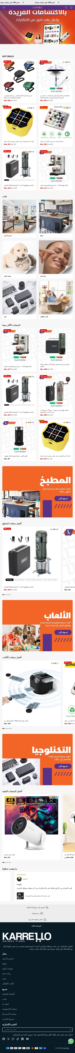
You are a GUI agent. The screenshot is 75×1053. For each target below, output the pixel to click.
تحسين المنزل (8, 958)
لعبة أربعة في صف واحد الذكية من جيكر (56, 126)
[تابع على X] (8, 1039)
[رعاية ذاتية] (56, 259)
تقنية (4, 978)
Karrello (66, 1048)
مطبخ (4, 963)
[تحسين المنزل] (19, 219)
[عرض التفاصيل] (27, 937)
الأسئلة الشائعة (8, 994)
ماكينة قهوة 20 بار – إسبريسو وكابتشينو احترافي (56, 169)
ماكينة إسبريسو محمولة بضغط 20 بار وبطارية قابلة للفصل (56, 350)
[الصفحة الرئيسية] (37, 8)
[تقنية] (19, 300)
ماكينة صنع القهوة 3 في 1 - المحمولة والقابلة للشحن (19, 169)
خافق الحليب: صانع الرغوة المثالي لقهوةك (19, 440)
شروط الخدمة (8, 1019)
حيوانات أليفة (7, 968)
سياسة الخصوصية (9, 1009)
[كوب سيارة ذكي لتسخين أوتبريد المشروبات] (29, 895)
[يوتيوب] (27, 1039)
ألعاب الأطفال (8, 983)
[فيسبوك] (3, 1039)
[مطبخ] (56, 219)
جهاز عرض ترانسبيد (31, 827)
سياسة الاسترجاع (9, 1014)
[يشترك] (70, 1029)
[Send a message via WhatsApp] (71, 1041)
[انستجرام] (13, 1039)
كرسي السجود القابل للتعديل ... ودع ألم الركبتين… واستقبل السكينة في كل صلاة (19, 81)
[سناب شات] (22, 1039)
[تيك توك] (18, 1039)
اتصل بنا (5, 1004)
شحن (4, 999)
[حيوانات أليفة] (19, 259)
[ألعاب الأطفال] (56, 300)
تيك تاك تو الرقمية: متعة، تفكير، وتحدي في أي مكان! (19, 126)
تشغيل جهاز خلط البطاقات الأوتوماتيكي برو (31, 693)
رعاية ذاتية (6, 973)
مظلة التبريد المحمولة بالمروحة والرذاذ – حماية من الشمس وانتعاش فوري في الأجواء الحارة (56, 81)
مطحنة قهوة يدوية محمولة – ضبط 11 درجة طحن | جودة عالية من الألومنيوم (56, 395)
